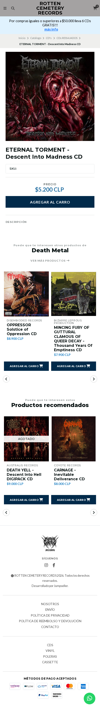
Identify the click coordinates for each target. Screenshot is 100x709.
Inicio (22, 37)
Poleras (50, 656)
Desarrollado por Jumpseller (50, 586)
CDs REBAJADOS (67, 37)
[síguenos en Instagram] (46, 565)
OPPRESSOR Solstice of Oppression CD (22, 329)
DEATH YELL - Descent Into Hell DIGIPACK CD (24, 474)
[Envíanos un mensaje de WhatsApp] (89, 698)
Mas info (51, 29)
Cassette (50, 662)
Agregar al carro (50, 202)
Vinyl (50, 651)
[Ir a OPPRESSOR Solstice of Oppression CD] (26, 293)
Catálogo (35, 37)
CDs (50, 645)
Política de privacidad (50, 615)
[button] (26, 366)
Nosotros (50, 604)
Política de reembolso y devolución (50, 621)
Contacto (50, 627)
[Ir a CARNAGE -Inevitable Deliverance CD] (73, 438)
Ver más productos (48, 260)
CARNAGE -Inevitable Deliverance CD (69, 474)
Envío (50, 609)
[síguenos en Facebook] (54, 565)
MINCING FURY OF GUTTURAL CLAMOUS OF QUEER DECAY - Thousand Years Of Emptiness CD (73, 338)
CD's (49, 37)
